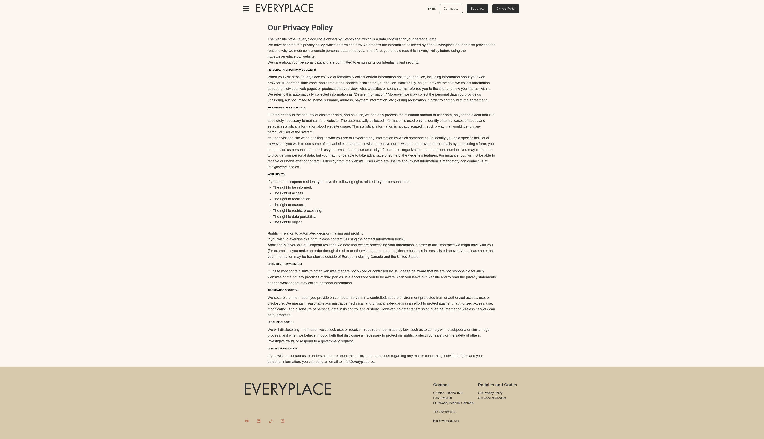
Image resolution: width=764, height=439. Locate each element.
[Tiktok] (271, 421)
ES (434, 8)
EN (429, 8)
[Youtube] (247, 421)
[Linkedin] (259, 421)
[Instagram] (283, 421)
